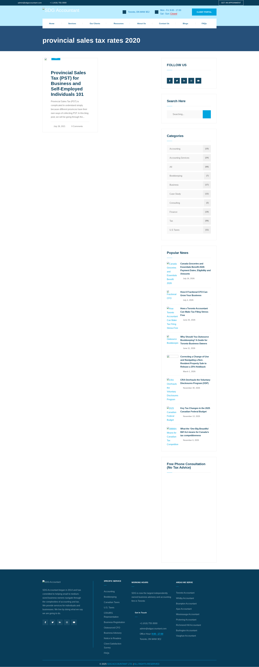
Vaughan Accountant (186, 636)
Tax (171, 221)
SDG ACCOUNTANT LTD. (120, 664)
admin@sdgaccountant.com (30, 3)
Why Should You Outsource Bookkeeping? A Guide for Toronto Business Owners (194, 340)
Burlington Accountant (186, 630)
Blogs (185, 23)
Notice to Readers (112, 638)
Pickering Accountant (186, 620)
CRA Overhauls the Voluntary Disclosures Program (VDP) (195, 381)
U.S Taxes (174, 230)
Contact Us (164, 23)
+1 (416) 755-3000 (148, 623)
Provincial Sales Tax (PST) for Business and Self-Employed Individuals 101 (68, 83)
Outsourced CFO (112, 628)
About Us (141, 23)
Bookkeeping (176, 176)
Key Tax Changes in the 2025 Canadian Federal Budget (195, 410)
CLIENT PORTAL (204, 12)
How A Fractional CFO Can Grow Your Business (193, 294)
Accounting (175, 149)
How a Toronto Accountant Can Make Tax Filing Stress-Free (194, 311)
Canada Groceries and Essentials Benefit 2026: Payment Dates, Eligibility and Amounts (195, 269)
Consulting (175, 203)
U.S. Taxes (109, 607)
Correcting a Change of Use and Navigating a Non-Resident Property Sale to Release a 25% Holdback (194, 361)
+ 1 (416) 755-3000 (58, 3)
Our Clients (95, 23)
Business (174, 185)
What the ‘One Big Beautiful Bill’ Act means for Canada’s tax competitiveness (194, 432)
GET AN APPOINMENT (231, 3)
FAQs (204, 23)
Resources (119, 23)
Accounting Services (179, 158)
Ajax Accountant (184, 609)
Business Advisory (113, 633)
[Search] (207, 114)
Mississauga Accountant (187, 614)
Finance (173, 212)
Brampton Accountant (186, 603)
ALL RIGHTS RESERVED (146, 664)
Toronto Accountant (185, 593)
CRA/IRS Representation (111, 615)
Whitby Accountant (185, 598)
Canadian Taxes (112, 602)
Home (51, 23)
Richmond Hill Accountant (188, 625)
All (171, 167)
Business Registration (114, 622)
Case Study (175, 194)
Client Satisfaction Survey (112, 646)
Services (72, 23)
